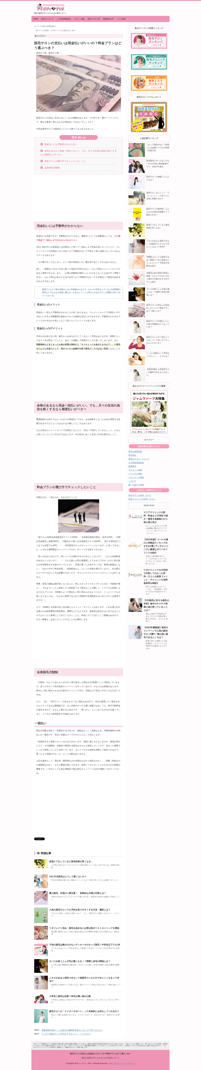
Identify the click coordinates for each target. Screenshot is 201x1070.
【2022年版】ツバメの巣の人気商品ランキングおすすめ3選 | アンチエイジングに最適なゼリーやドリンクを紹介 (156, 546)
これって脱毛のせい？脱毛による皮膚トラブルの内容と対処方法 (157, 148)
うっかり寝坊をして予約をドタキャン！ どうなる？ (66, 1034)
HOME (35, 19)
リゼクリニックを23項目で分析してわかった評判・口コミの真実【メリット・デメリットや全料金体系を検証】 (156, 576)
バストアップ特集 (136, 477)
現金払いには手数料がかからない (60, 144)
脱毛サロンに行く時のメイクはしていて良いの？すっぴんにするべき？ (157, 340)
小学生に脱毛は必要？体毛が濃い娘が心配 (70, 996)
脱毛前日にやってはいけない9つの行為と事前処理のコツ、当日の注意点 (157, 164)
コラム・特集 (79, 19)
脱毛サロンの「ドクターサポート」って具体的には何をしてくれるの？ (84, 1011)
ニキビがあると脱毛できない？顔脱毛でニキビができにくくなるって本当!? (157, 244)
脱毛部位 (132, 455)
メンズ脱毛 (121, 19)
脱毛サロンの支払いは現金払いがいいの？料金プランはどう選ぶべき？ (157, 308)
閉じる (81, 137)
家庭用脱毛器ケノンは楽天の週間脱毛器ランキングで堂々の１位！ (72, 1030)
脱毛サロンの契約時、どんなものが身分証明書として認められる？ (157, 212)
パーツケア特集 (135, 474)
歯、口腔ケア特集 (136, 485)
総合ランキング (47, 19)
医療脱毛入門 (108, 19)
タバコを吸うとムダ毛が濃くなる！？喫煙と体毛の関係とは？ (79, 961)
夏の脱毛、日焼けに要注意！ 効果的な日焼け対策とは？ (77, 893)
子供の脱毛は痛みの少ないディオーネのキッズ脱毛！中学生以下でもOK (84, 944)
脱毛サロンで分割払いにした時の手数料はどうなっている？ (157, 324)
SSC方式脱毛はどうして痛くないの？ (68, 876)
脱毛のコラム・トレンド (139, 459)
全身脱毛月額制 (52, 168)
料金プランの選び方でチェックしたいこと (65, 161)
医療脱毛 (132, 466)
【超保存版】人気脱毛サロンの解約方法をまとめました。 (157, 372)
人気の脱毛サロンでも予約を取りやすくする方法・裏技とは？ (79, 910)
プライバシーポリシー (127, 1063)
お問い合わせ (113, 1063)
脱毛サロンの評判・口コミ (140, 495)
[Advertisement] (78, 197)
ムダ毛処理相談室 (64, 19)
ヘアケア (132, 481)
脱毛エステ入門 (94, 19)
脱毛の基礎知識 (135, 451)
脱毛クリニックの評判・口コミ (142, 499)
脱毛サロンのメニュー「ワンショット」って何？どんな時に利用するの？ (157, 196)
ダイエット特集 (135, 470)
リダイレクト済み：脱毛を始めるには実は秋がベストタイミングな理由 (84, 928)
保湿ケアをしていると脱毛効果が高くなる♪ (70, 861)
